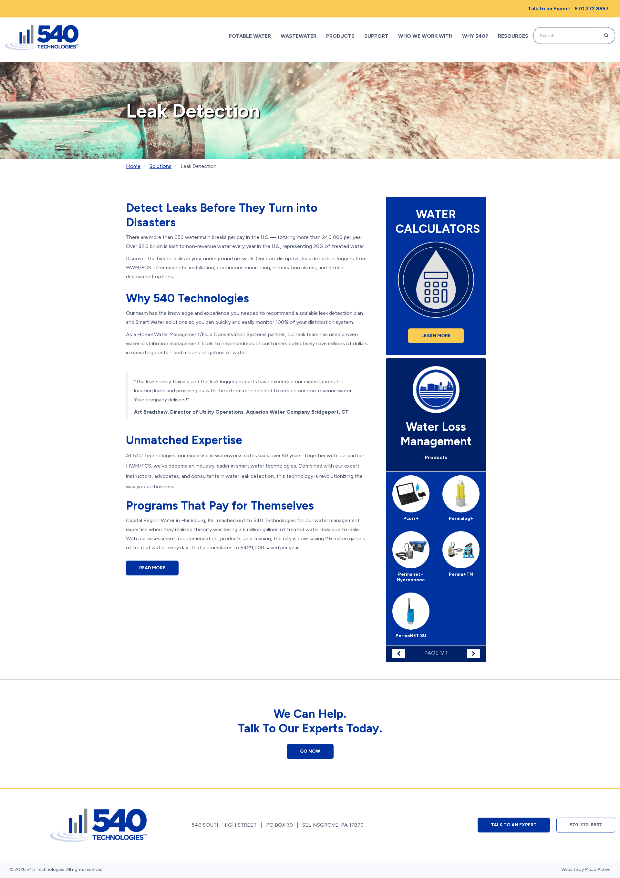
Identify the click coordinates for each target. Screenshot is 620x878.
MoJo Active (597, 869)
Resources (513, 36)
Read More (152, 568)
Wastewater (298, 36)
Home (133, 166)
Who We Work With (425, 36)
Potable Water (250, 36)
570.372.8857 (592, 8)
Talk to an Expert (549, 8)
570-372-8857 (586, 825)
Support (376, 36)
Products (340, 36)
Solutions (160, 166)
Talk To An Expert (514, 825)
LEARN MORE (435, 335)
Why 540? (475, 36)
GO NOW (310, 751)
